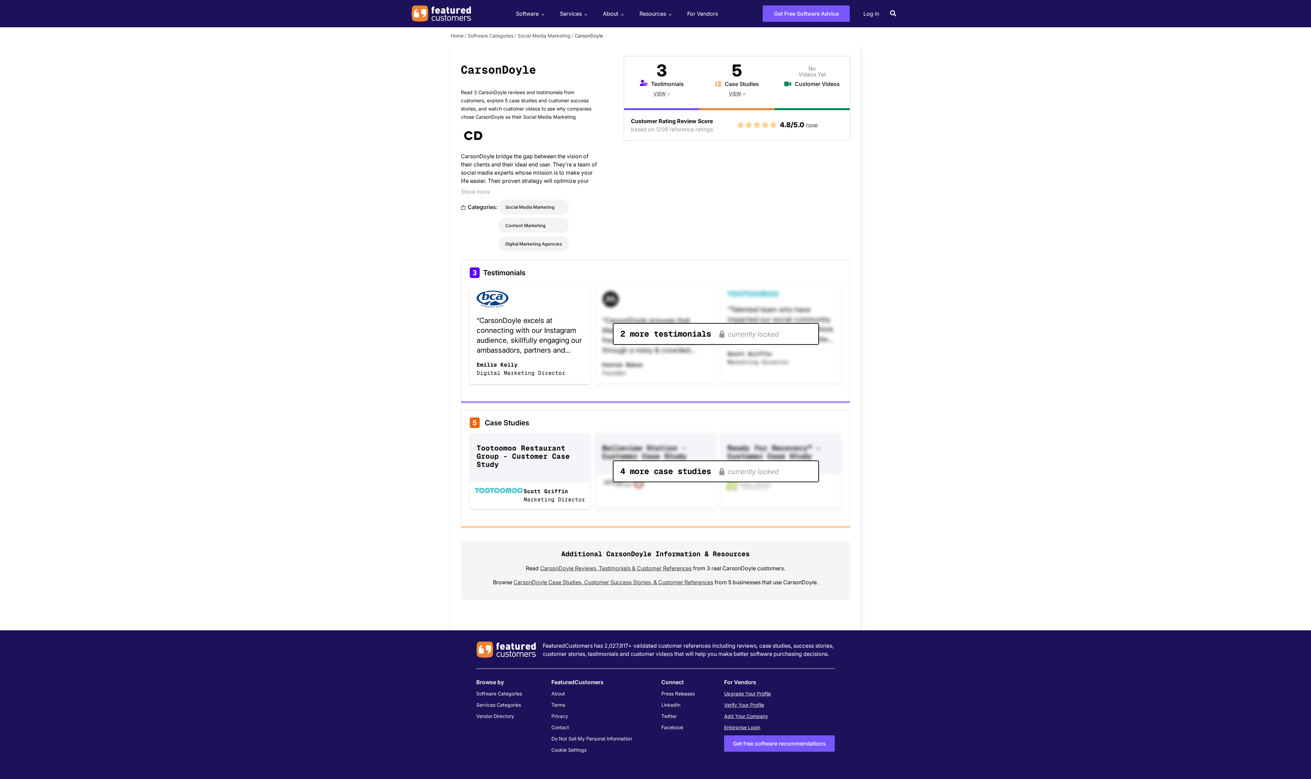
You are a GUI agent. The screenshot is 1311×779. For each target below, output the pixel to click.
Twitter (669, 716)
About (610, 13)
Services (571, 13)
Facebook (672, 727)
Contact (560, 727)
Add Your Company (746, 716)
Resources (652, 13)
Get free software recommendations (779, 743)
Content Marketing (525, 225)
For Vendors (702, 13)
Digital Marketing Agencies (533, 244)
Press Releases (678, 693)
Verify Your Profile (744, 705)
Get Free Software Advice (806, 13)
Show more (475, 191)
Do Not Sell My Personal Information (591, 738)
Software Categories (490, 36)
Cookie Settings (569, 750)
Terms (558, 705)
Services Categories (498, 705)
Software (527, 13)
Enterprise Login (742, 727)
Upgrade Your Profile (747, 693)
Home (457, 36)
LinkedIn (670, 705)
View (659, 94)
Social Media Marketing (544, 36)
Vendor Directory (495, 716)
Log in (871, 13)
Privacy (559, 716)
